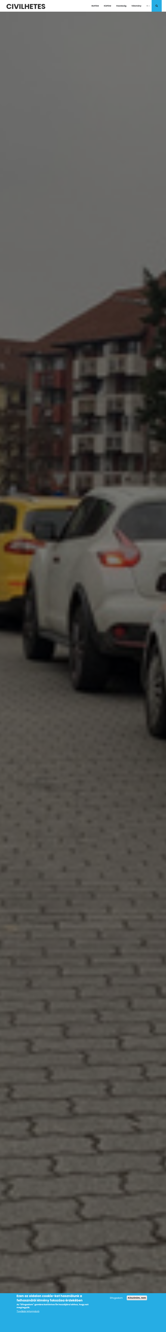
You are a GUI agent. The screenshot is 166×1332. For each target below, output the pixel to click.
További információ (28, 1311)
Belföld (95, 6)
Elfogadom (116, 1298)
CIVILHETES (26, 6)
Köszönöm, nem (137, 1298)
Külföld (107, 6)
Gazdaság (121, 6)
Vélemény (136, 6)
